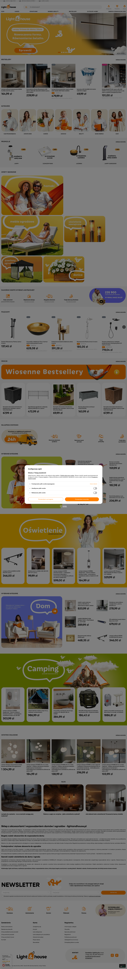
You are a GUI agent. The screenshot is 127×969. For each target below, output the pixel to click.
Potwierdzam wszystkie (82, 499)
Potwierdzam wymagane (45, 499)
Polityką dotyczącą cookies (67, 475)
